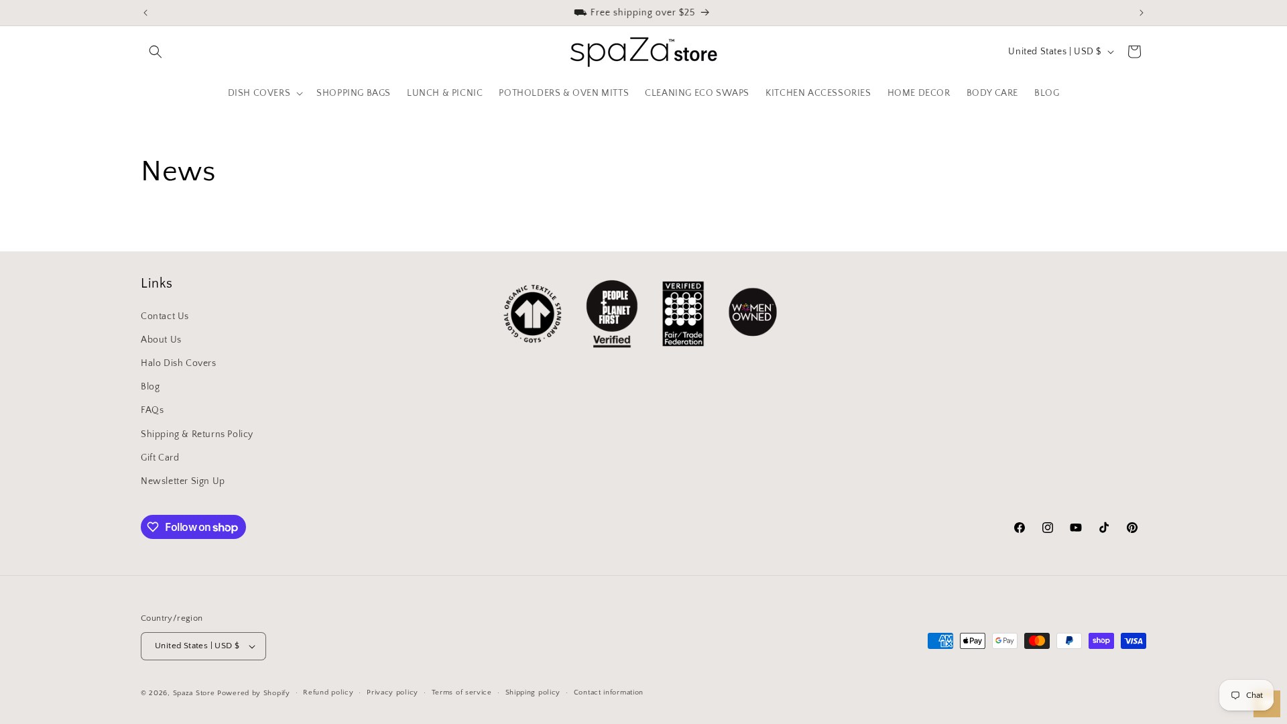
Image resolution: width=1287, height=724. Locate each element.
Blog (150, 386)
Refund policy (328, 692)
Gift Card (160, 457)
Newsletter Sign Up (183, 481)
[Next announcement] (1141, 12)
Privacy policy (392, 692)
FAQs (152, 410)
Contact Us (165, 316)
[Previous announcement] (145, 12)
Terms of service (462, 692)
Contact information (609, 692)
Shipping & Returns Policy (197, 434)
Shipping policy (533, 692)
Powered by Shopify (253, 693)
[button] (155, 51)
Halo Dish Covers (179, 363)
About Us (161, 340)
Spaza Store (194, 693)
